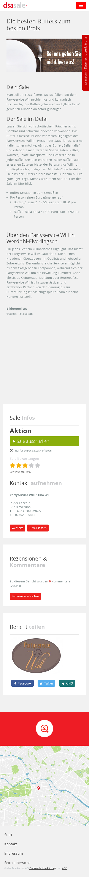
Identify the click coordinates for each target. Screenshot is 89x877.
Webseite (17, 528)
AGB (64, 868)
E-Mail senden (37, 528)
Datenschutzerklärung (85, 53)
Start (8, 834)
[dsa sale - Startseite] (18, 5)
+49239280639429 (28, 511)
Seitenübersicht (17, 862)
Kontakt (10, 844)
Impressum (85, 80)
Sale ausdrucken (33, 441)
